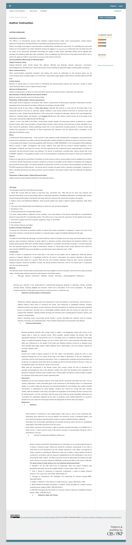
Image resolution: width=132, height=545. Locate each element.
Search (118, 11)
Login (121, 6)
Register (113, 6)
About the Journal (17, 11)
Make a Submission (106, 18)
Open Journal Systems (105, 65)
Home (11, 17)
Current (43, 11)
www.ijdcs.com (63, 49)
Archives (33, 11)
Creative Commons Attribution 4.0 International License (101, 517)
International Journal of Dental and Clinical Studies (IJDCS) (40, 517)
